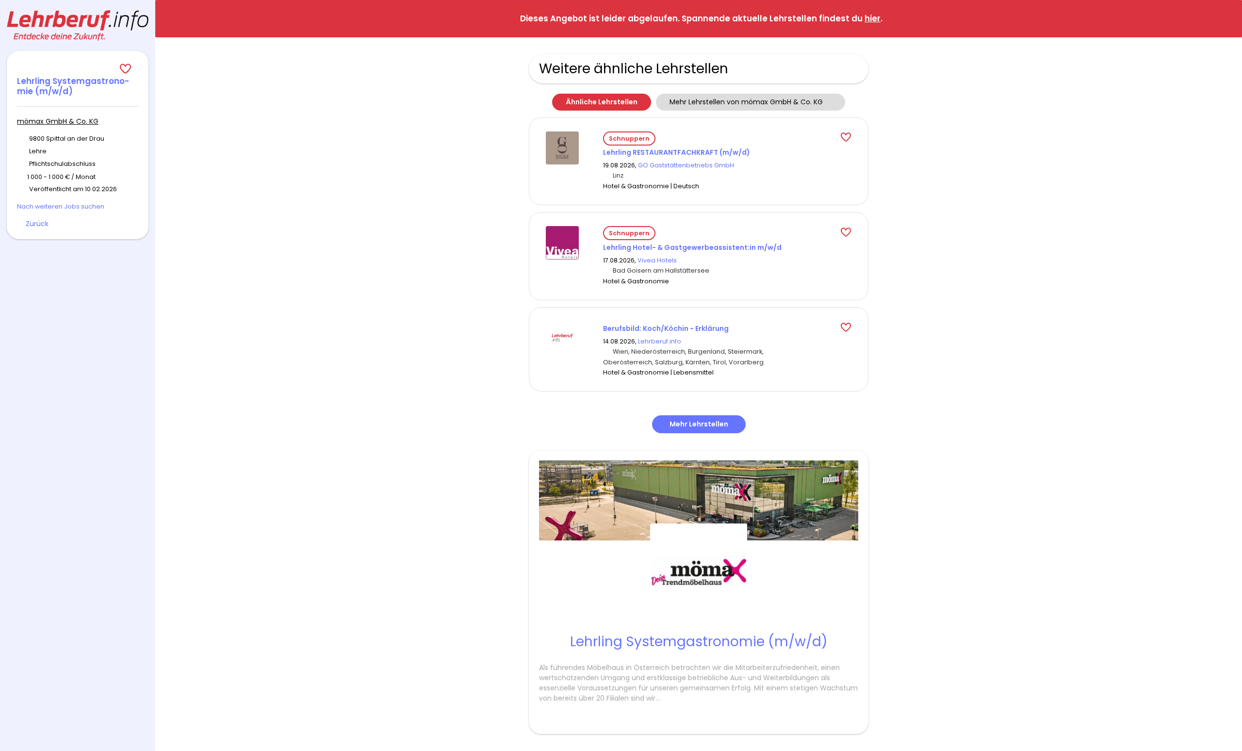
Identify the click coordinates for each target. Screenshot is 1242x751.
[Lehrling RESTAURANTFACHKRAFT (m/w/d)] (562, 147)
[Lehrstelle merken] (77, 69)
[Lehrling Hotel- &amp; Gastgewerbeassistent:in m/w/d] (562, 242)
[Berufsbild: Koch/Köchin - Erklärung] (562, 337)
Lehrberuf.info (659, 341)
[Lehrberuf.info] (77, 25)
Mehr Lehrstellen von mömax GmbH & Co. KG (746, 102)
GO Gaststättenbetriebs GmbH (686, 165)
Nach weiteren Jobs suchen (60, 206)
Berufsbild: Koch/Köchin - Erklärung (666, 328)
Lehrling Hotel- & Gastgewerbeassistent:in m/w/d (692, 247)
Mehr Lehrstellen (699, 424)
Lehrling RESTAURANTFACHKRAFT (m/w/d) (676, 152)
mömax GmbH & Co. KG (57, 121)
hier (873, 18)
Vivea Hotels (657, 260)
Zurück (37, 224)
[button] (1227, 18)
